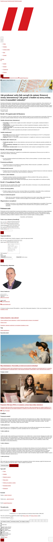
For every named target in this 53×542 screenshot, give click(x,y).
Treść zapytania (4, 253)
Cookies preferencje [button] (5, 456)
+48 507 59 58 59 (5, 297)
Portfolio (5, 474)
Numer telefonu (4, 228)
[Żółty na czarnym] (30, 520)
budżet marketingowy (5, 330)
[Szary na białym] (37, 520)
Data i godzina (4, 227)
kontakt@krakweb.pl (7, 503)
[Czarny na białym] (40, 520)
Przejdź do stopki (18, 1)
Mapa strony (5, 479)
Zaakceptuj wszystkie (14, 465)
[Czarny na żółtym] (43, 520)
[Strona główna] (1, 410)
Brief (2, 254)
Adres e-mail (4, 223)
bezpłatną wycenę (4, 309)
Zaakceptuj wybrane (5, 465)
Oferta (4, 471)
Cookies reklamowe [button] (5, 443)
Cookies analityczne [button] (5, 431)
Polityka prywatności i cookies (9, 482)
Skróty (6, 537)
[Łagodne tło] (46, 520)
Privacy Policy (26, 515)
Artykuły (8, 410)
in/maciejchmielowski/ (6, 304)
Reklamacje (5, 488)
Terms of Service (34, 515)
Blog (4, 410)
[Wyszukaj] (14, 510)
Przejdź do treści (11, 1)
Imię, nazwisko (4, 222)
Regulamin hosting (7, 485)
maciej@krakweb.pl (6, 301)
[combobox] (6, 510)
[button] (26, 60)
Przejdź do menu (4, 1)
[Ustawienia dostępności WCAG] (2, 75)
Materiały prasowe (7, 477)
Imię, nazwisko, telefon (5, 240)
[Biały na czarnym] (34, 520)
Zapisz (2, 540)
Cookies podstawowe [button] (5, 424)
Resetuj (2, 537)
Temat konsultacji (4, 225)
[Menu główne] (2, 38)
